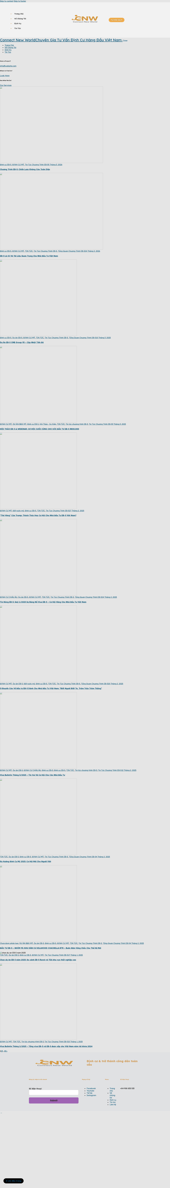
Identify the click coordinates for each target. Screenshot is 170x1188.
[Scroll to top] (1, 1112)
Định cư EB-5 (5, 164)
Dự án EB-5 (17, 337)
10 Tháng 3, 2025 (103, 337)
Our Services (5, 85)
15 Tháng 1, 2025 (75, 1041)
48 (5, 1051)
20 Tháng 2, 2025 (115, 684)
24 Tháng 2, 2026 (92, 251)
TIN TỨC (29, 251)
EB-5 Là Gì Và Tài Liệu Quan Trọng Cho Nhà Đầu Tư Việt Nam (29, 256)
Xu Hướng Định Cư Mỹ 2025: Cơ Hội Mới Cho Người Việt (25, 861)
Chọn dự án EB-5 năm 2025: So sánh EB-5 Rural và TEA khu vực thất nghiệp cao (38, 960)
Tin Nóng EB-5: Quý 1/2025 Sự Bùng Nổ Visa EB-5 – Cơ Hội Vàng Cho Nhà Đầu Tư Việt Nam (43, 602)
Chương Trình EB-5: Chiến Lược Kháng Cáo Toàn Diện (25, 169)
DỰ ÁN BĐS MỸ (19, 424)
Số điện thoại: (35, 1088)
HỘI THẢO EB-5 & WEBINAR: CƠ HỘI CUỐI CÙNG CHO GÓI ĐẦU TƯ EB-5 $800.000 (39, 429)
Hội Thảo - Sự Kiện (48, 424)
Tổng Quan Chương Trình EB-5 (71, 251)
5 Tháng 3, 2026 (55, 164)
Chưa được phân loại (9, 943)
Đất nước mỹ (18, 511)
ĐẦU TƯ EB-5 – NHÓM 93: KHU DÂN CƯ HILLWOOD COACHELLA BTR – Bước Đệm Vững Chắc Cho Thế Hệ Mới (50, 948)
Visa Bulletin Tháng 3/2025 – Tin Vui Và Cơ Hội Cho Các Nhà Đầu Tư (32, 775)
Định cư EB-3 (47, 770)
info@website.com (8, 66)
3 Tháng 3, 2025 (119, 424)
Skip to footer (20, 1)
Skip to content (6, 1)
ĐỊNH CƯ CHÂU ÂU (8, 597)
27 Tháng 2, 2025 (76, 511)
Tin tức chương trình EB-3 (77, 424)
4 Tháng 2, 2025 (103, 857)
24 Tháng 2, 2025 (109, 597)
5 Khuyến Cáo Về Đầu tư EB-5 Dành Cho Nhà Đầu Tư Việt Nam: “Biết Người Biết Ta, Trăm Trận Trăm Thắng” (51, 688)
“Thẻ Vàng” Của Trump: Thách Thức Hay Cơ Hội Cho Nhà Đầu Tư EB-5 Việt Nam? (38, 515)
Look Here (4, 75)
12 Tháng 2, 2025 (128, 770)
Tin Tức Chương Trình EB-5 (36, 164)
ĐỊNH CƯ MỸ (18, 164)
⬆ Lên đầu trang (13, 1181)
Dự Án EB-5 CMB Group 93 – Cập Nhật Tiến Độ (22, 342)
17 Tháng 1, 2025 (75, 955)
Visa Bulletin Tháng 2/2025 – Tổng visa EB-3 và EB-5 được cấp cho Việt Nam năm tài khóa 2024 (46, 1046)
